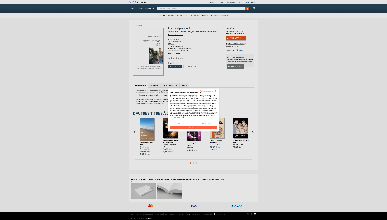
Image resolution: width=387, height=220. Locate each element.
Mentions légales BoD (176, 117)
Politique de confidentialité (208, 91)
